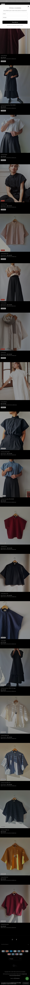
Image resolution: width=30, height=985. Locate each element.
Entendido (25, 983)
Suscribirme (15, 22)
